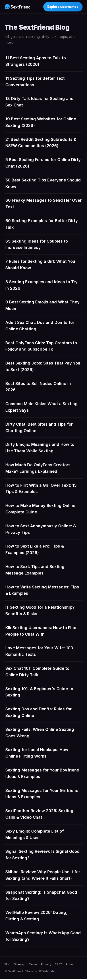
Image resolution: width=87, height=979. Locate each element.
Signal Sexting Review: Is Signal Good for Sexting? (42, 854)
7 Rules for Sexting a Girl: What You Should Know (40, 264)
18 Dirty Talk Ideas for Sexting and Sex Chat (39, 101)
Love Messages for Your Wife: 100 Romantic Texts (39, 651)
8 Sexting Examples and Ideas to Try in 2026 (41, 285)
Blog (7, 964)
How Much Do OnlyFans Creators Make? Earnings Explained (37, 468)
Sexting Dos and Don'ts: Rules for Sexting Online (38, 712)
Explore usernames (63, 7)
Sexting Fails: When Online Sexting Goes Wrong (39, 732)
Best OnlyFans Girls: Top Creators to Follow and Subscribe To (41, 346)
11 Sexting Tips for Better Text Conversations (35, 81)
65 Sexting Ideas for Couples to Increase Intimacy (36, 244)
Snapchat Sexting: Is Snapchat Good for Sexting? (41, 895)
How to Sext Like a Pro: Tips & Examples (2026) (34, 549)
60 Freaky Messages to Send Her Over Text (43, 203)
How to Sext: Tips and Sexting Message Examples (34, 569)
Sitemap (19, 964)
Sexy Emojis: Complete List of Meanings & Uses (34, 834)
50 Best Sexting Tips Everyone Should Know (43, 183)
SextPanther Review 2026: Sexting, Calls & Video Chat (40, 814)
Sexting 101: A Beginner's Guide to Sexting (39, 692)
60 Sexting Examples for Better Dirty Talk (41, 224)
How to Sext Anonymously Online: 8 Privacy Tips (40, 529)
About (70, 964)
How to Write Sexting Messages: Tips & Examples (42, 590)
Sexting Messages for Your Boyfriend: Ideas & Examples (43, 773)
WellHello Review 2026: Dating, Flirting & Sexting (36, 915)
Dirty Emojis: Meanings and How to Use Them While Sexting (39, 447)
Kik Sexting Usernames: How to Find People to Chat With (41, 630)
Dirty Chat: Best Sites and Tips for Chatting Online (39, 427)
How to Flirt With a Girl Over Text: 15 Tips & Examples (41, 488)
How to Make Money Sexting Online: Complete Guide (41, 508)
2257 (58, 964)
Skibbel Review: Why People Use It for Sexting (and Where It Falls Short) (42, 875)
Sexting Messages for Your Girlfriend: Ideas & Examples (42, 793)
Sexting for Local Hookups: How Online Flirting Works (36, 752)
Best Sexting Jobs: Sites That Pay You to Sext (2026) (42, 366)
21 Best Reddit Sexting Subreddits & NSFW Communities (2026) (40, 142)
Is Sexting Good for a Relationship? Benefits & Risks (40, 610)
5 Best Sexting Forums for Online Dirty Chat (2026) (43, 162)
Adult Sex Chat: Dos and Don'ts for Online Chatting (39, 325)
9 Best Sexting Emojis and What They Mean (42, 305)
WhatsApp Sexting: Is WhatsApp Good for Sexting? (43, 936)
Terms (33, 964)
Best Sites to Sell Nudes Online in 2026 (38, 386)
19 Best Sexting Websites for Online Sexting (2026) (40, 122)
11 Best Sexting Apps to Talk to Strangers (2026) (35, 61)
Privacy (46, 964)
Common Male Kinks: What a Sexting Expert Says (41, 407)
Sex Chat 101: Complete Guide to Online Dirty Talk (37, 671)
